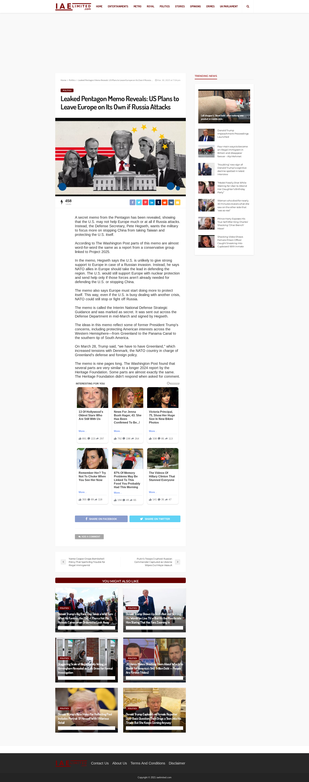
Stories (180, 6)
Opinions (195, 6)
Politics (165, 6)
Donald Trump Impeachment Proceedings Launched (233, 133)
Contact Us (100, 763)
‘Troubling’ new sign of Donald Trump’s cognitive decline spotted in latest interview (232, 169)
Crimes (210, 6)
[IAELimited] (73, 7)
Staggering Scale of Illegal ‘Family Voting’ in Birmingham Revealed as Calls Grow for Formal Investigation (85, 668)
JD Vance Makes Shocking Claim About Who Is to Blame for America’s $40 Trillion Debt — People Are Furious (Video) (154, 668)
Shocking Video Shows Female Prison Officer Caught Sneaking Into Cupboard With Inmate (230, 241)
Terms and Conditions (148, 763)
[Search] (248, 6)
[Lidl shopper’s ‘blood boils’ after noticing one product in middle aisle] (224, 106)
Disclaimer (177, 763)
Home (99, 6)
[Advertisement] (154, 39)
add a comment (91, 536)
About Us (119, 763)
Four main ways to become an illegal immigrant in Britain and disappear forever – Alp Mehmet (232, 151)
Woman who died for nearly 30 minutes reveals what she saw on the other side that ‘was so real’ (233, 205)
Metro (137, 6)
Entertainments (118, 6)
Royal (150, 6)
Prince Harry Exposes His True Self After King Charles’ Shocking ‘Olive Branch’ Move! (232, 223)
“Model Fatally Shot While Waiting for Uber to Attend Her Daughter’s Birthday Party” (232, 187)
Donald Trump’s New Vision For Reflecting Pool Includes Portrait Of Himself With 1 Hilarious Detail (85, 718)
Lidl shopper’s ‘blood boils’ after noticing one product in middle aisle (222, 117)
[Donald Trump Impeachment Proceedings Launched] (206, 135)
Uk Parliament (229, 6)
